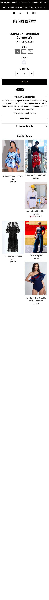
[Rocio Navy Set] (36, 237)
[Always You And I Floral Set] (13, 157)
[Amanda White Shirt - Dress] (36, 195)
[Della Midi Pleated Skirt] (36, 156)
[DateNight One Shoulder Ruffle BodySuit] (36, 278)
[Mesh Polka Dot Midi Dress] (13, 237)
